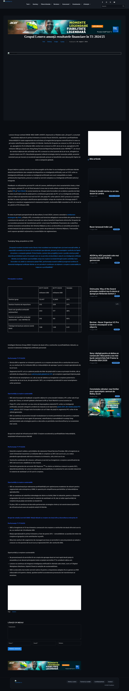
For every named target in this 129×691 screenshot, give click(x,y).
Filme (117, 396)
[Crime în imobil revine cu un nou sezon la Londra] (104, 183)
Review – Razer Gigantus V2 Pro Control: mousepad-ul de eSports (104, 324)
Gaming (117, 296)
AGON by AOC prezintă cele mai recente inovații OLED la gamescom (104, 257)
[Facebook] (102, 2)
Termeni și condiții (85, 681)
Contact (110, 681)
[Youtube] (114, 2)
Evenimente (116, 362)
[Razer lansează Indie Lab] (104, 216)
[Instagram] (106, 2)
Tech (43, 41)
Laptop (62, 41)
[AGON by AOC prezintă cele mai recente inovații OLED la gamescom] (104, 250)
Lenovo (14, 611)
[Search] (123, 6)
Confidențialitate (99, 681)
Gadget (56, 41)
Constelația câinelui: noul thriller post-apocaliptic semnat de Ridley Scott (104, 391)
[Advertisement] (44, 597)
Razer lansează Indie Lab (101, 227)
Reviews (117, 329)
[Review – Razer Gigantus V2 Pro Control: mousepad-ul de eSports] (104, 317)
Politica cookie (72, 681)
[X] (110, 2)
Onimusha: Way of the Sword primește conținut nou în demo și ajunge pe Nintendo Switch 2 (104, 291)
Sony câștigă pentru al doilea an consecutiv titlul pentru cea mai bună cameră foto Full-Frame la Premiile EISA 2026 (104, 356)
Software (116, 229)
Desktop (49, 41)
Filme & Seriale (114, 195)
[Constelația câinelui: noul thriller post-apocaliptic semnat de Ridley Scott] (104, 383)
